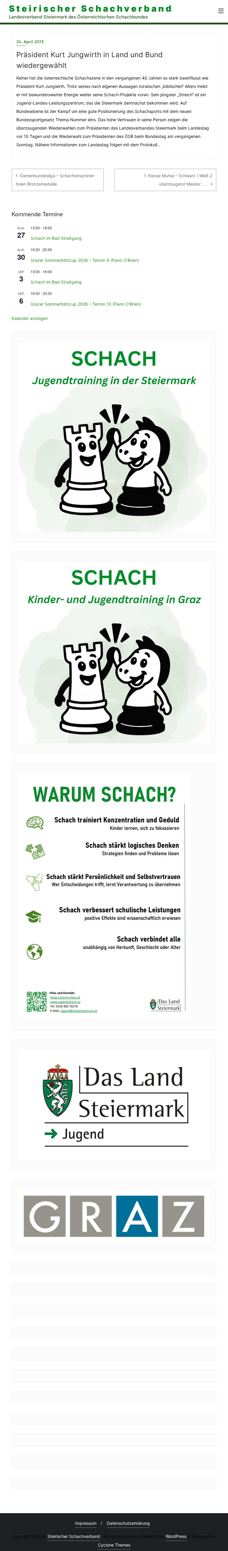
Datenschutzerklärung (128, 1523)
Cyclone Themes (114, 1544)
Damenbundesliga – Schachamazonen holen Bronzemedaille (55, 179)
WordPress (176, 1536)
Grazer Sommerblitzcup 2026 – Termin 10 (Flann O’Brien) (86, 304)
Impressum (85, 1523)
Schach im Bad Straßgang (56, 238)
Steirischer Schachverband (74, 1536)
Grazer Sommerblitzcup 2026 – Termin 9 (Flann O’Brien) (85, 260)
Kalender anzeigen (30, 318)
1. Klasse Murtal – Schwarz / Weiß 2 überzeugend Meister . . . (178, 179)
